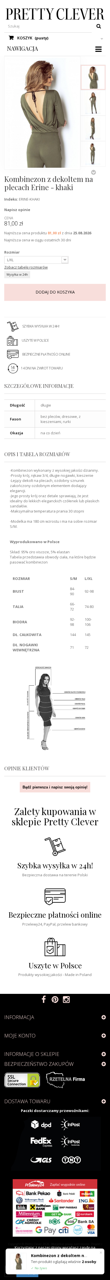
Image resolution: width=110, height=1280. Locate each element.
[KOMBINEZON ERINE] (93, 77)
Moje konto (20, 1035)
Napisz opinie (17, 209)
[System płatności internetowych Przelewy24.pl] (55, 1208)
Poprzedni (93, 59)
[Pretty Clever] (55, 14)
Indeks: (11, 199)
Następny (93, 172)
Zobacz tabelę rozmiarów (26, 267)
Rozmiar (12, 252)
